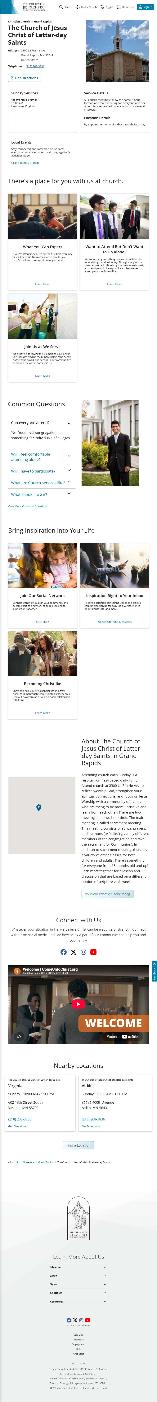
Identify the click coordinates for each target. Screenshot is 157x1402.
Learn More (42, 284)
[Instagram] (83, 952)
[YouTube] (93, 952)
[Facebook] (64, 952)
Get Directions (17, 1126)
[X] (73, 952)
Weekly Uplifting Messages (114, 622)
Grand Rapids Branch (25, 163)
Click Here (42, 622)
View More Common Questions (27, 506)
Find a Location (78, 1145)
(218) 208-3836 (35, 66)
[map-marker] (41, 809)
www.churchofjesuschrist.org (107, 894)
